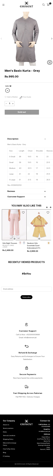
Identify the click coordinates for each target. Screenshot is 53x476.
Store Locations (8, 428)
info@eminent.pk (44, 431)
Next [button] (50, 207)
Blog (4, 452)
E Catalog (6, 456)
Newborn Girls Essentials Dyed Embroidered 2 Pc (33, 245)
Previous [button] (47, 207)
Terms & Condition (9, 435)
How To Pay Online (9, 449)
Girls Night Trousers (9, 243)
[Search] (43, 5)
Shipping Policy (8, 439)
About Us (6, 425)
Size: (8, 86)
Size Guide (27, 97)
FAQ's (5, 432)
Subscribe (26, 297)
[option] (14, 233)
